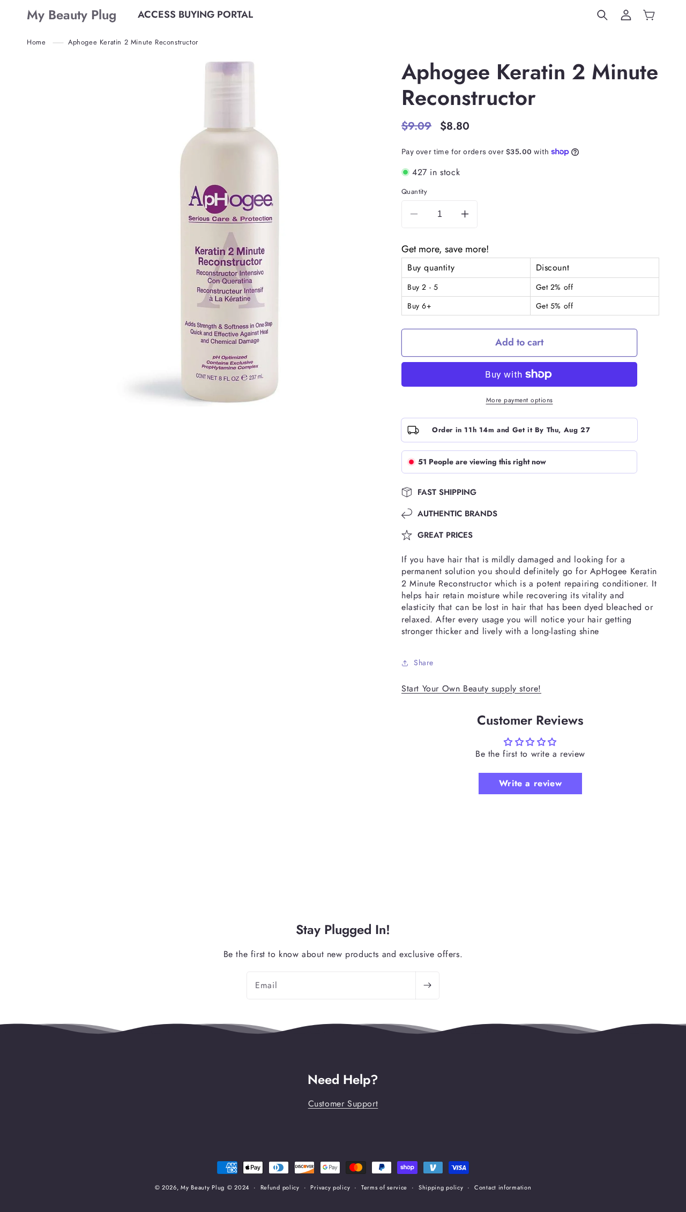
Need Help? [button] (343, 1080)
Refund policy (280, 1187)
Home (36, 42)
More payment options (519, 400)
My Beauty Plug (203, 1187)
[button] (602, 15)
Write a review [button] (530, 783)
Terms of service (384, 1187)
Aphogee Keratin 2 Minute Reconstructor (133, 42)
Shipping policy (441, 1187)
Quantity (414, 191)
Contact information (502, 1187)
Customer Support (343, 1103)
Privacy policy (330, 1187)
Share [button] (424, 662)
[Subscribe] (427, 985)
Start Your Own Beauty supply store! (471, 688)
